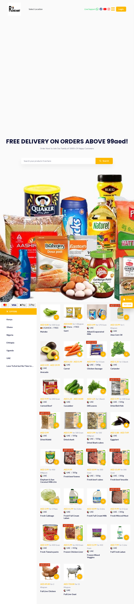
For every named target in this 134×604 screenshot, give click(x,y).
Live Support (90, 9)
